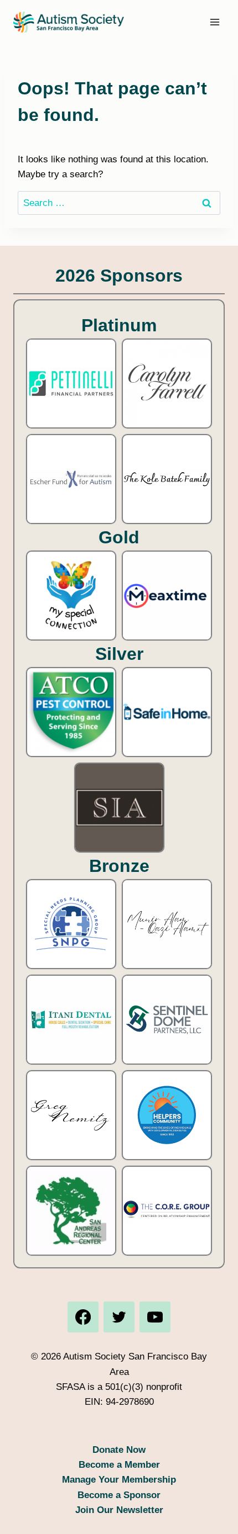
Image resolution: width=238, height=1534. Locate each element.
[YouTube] (154, 1317)
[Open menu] (214, 21)
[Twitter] (119, 1317)
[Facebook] (83, 1317)
